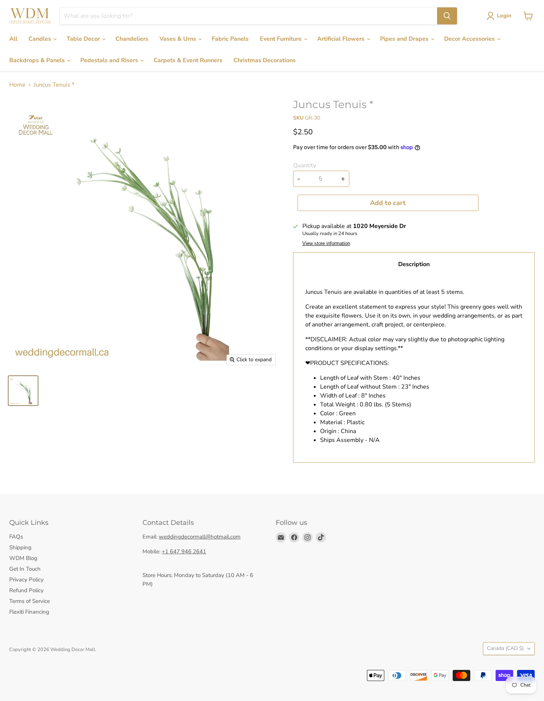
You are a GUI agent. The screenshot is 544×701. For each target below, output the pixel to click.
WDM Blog (23, 558)
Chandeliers (131, 39)
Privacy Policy (26, 579)
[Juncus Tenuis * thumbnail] (23, 390)
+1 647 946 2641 (184, 551)
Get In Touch (25, 569)
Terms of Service (29, 601)
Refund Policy (26, 590)
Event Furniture (281, 39)
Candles (40, 39)
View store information (326, 243)
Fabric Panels (230, 39)
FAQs (16, 536)
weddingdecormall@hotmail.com (200, 536)
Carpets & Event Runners (188, 60)
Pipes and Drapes (405, 39)
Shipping (20, 547)
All (13, 39)
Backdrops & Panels (37, 60)
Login (504, 15)
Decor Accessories (470, 39)
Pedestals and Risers (110, 60)
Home (17, 84)
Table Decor (84, 39)
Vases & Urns (178, 39)
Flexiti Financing (29, 612)
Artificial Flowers (341, 39)
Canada (505, 648)
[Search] (447, 15)
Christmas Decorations (265, 60)
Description (414, 264)
